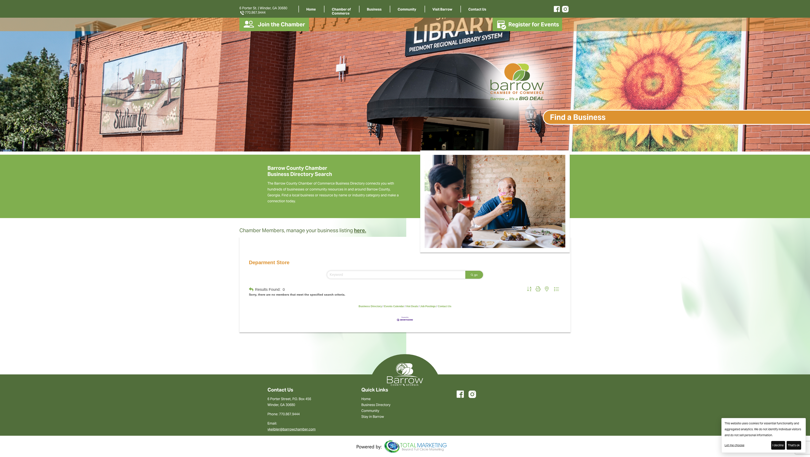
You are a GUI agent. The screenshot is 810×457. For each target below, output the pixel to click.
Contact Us (477, 9)
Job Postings (428, 306)
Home (311, 9)
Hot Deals (412, 306)
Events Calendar (394, 306)
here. (360, 230)
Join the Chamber (281, 24)
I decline (778, 445)
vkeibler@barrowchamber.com (291, 429)
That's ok (794, 445)
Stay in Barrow (372, 416)
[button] (251, 289)
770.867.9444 (255, 12)
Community (407, 9)
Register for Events (533, 24)
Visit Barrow (442, 9)
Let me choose (734, 445)
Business (374, 9)
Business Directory (370, 306)
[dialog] (763, 435)
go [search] (476, 274)
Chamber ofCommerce (341, 11)
